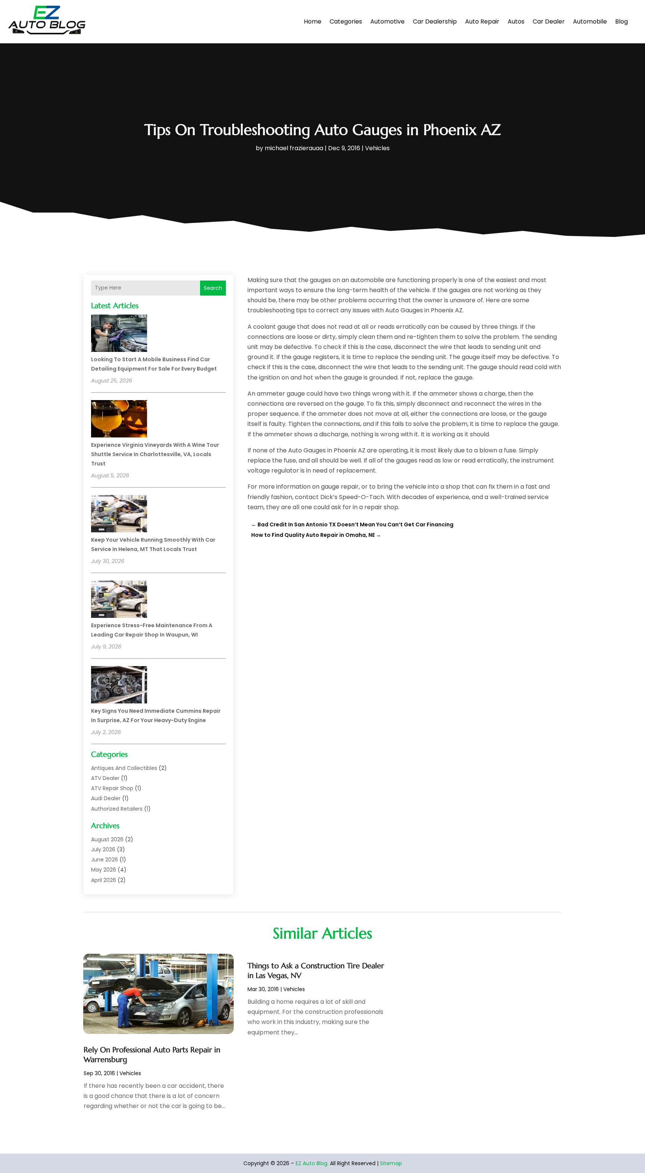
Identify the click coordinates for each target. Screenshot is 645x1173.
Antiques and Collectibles (124, 768)
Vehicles (377, 148)
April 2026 (103, 880)
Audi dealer (106, 798)
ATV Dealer (105, 778)
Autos (516, 21)
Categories (346, 21)
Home (312, 21)
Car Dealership (435, 21)
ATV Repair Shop (112, 788)
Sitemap (391, 1163)
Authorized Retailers (117, 809)
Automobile (590, 21)
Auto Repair (482, 21)
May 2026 (103, 869)
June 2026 (104, 859)
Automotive (387, 21)
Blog (621, 21)
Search (213, 288)
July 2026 (103, 849)
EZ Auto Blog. (312, 1163)
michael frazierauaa (294, 148)
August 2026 (107, 839)
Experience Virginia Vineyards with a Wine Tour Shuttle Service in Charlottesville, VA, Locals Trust (155, 454)
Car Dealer (549, 21)
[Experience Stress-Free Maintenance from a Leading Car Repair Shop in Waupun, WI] (119, 600)
